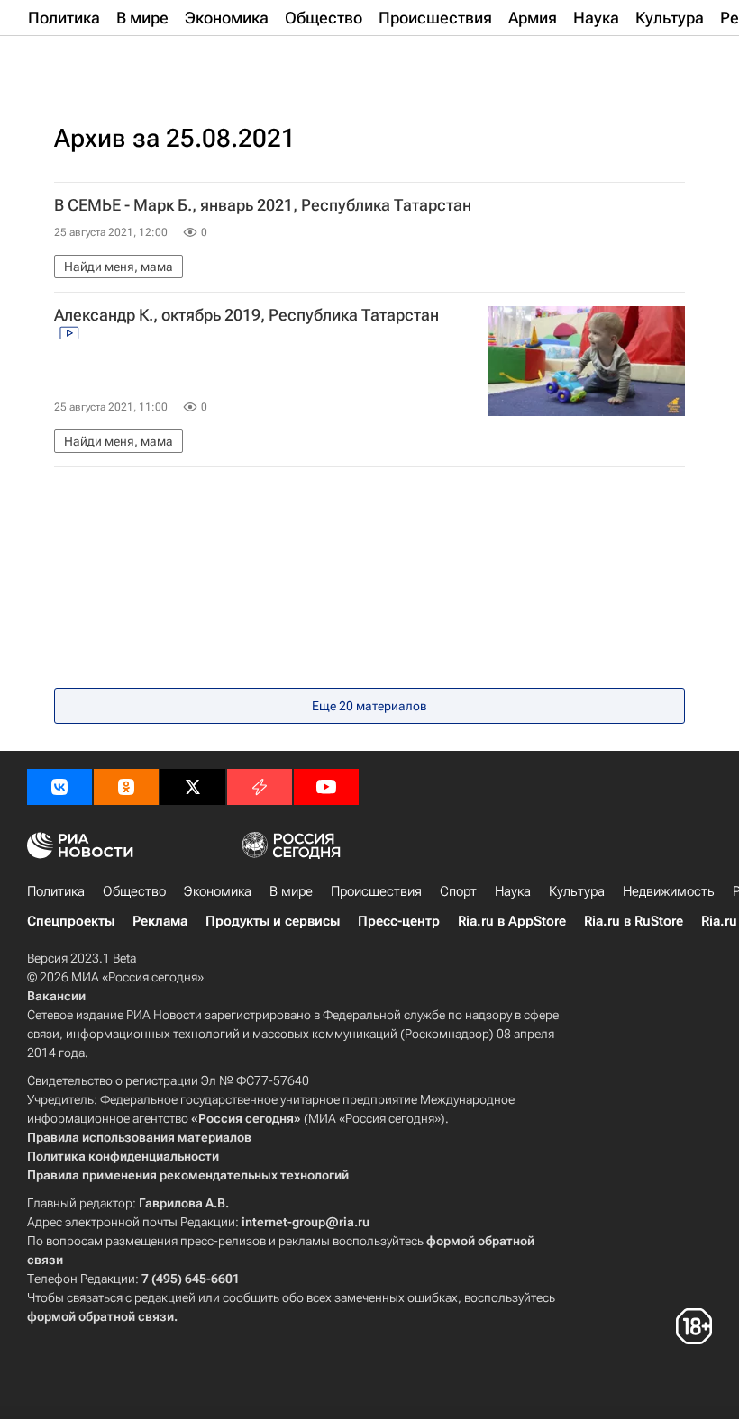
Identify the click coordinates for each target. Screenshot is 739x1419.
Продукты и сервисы (272, 921)
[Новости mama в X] (192, 787)
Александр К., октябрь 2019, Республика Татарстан (246, 315)
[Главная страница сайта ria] (117, 61)
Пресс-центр (399, 921)
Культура (577, 891)
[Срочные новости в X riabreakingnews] (259, 787)
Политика (56, 891)
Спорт (458, 891)
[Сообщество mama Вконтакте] (59, 787)
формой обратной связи (100, 1316)
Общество (134, 891)
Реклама (159, 921)
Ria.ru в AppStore (512, 921)
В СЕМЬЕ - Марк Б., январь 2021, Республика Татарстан (262, 205)
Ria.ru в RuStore (633, 921)
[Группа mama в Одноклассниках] (126, 787)
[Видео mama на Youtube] (326, 787)
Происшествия (376, 891)
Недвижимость (669, 891)
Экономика (217, 891)
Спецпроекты (70, 921)
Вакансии (56, 996)
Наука (513, 891)
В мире (291, 891)
